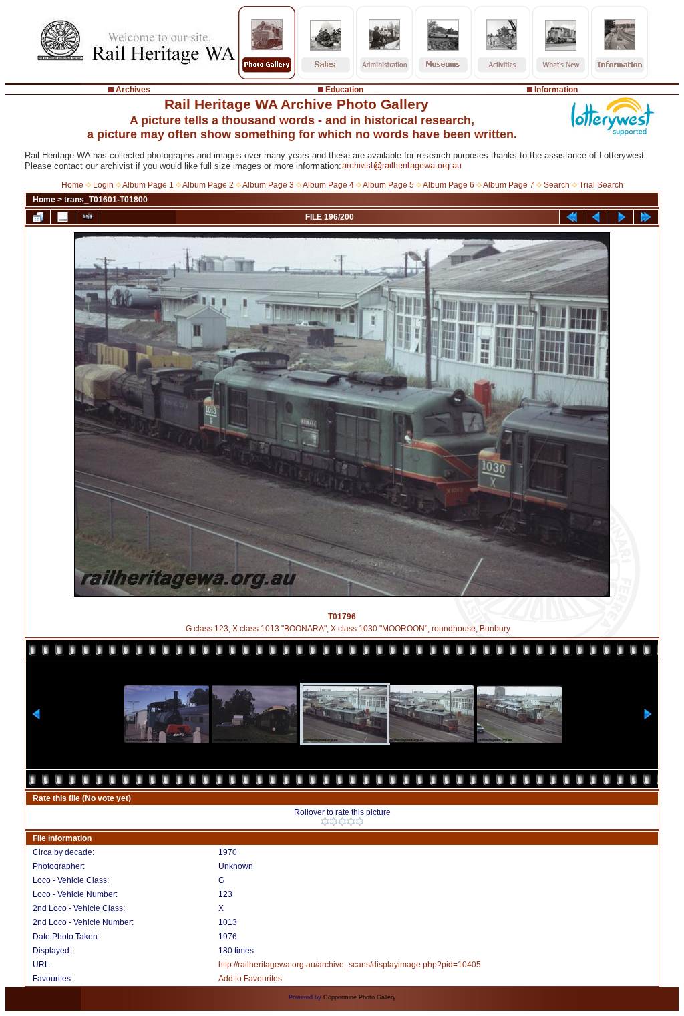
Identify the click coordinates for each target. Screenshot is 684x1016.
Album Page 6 (448, 185)
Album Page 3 (268, 185)
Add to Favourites (250, 978)
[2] (333, 821)
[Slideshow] (87, 217)
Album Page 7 (508, 185)
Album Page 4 (328, 185)
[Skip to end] (646, 217)
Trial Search (601, 185)
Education (344, 89)
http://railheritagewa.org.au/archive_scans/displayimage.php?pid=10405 (349, 964)
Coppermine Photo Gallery (359, 997)
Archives (133, 89)
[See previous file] (596, 217)
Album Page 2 (208, 185)
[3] (342, 821)
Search (557, 185)
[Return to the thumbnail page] (38, 217)
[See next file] (621, 217)
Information (556, 89)
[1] (325, 821)
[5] (359, 821)
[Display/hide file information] (63, 217)
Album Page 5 (388, 185)
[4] (351, 821)
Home (72, 185)
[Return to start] (572, 217)
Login (103, 185)
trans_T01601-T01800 (106, 199)
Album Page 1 (148, 185)
